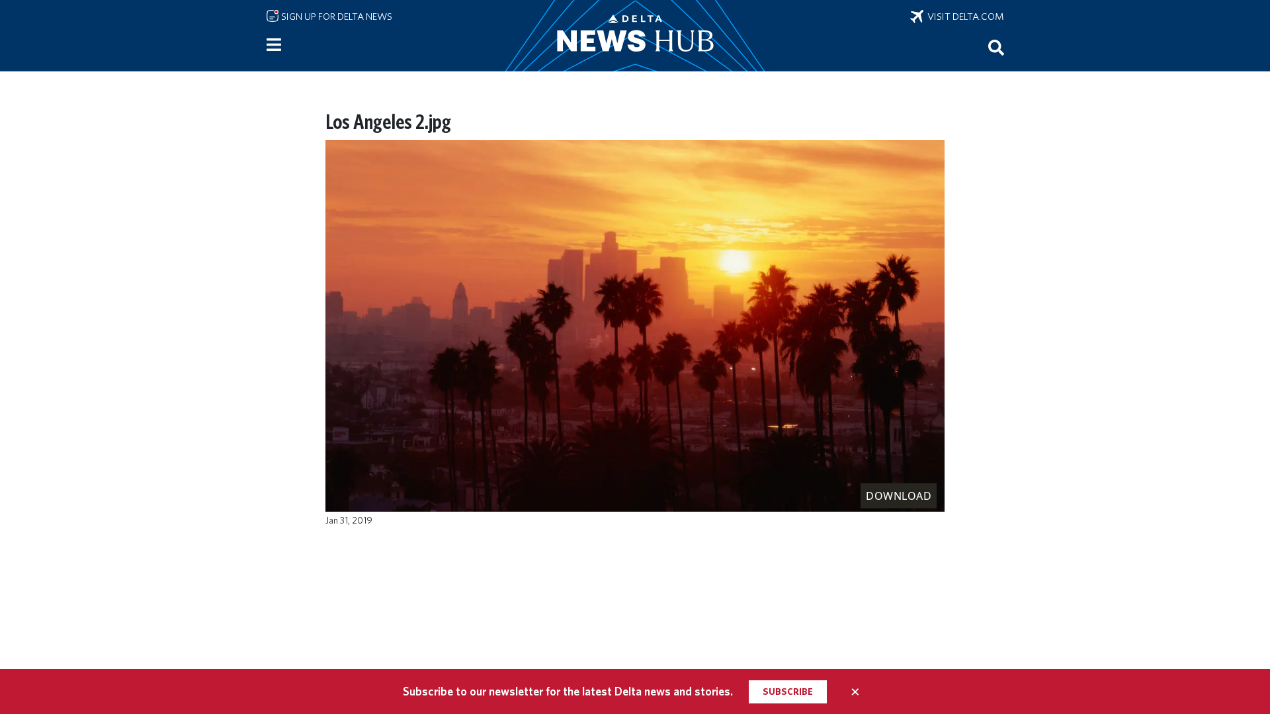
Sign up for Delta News (335, 16)
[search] (996, 47)
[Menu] (273, 45)
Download (898, 496)
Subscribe (788, 691)
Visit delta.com (963, 16)
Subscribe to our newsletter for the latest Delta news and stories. (568, 691)
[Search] (996, 47)
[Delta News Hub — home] (635, 35)
